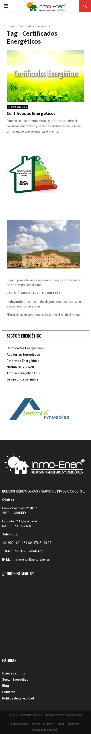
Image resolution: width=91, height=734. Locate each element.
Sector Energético (17, 107)
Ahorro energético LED (23, 373)
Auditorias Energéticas (23, 354)
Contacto (8, 692)
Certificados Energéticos (31, 113)
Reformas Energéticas (23, 361)
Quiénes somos (13, 673)
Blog (5, 686)
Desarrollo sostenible (22, 379)
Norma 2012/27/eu (20, 367)
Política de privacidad (18, 698)
